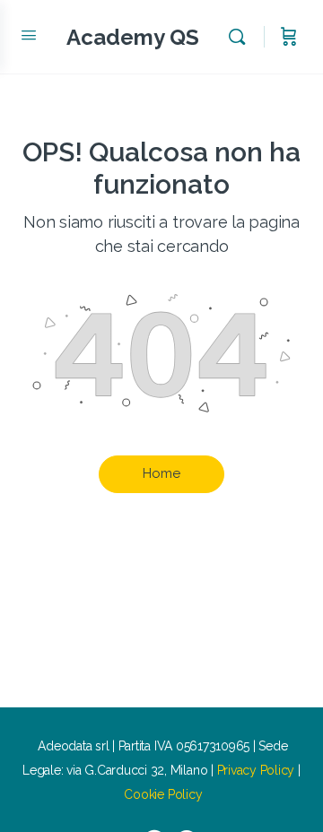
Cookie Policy (163, 794)
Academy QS (132, 37)
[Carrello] (289, 37)
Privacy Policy (256, 770)
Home (161, 473)
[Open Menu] (28, 35)
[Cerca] (241, 37)
